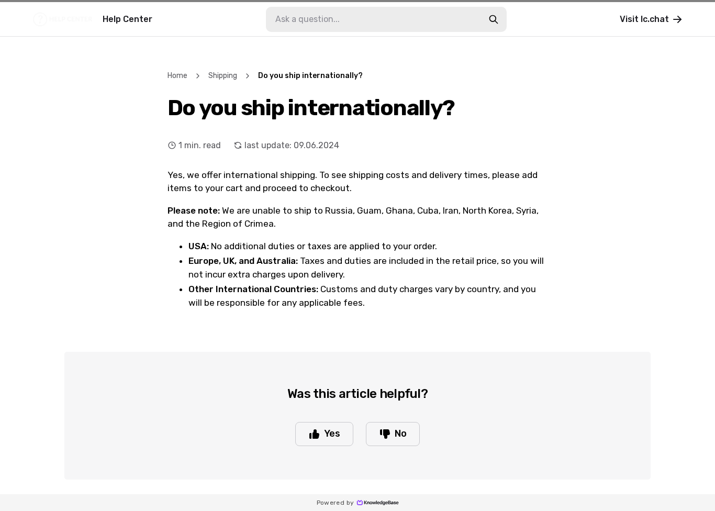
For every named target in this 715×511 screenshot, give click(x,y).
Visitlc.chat (644, 19)
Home (177, 75)
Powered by (335, 502)
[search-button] (493, 19)
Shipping (222, 75)
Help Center (127, 19)
